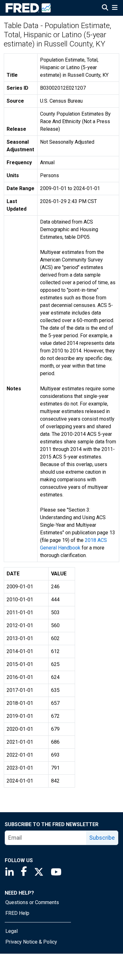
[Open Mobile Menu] (114, 8)
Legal (11, 931)
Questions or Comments (32, 902)
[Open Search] (105, 8)
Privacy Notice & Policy (31, 942)
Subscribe (102, 837)
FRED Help (17, 913)
